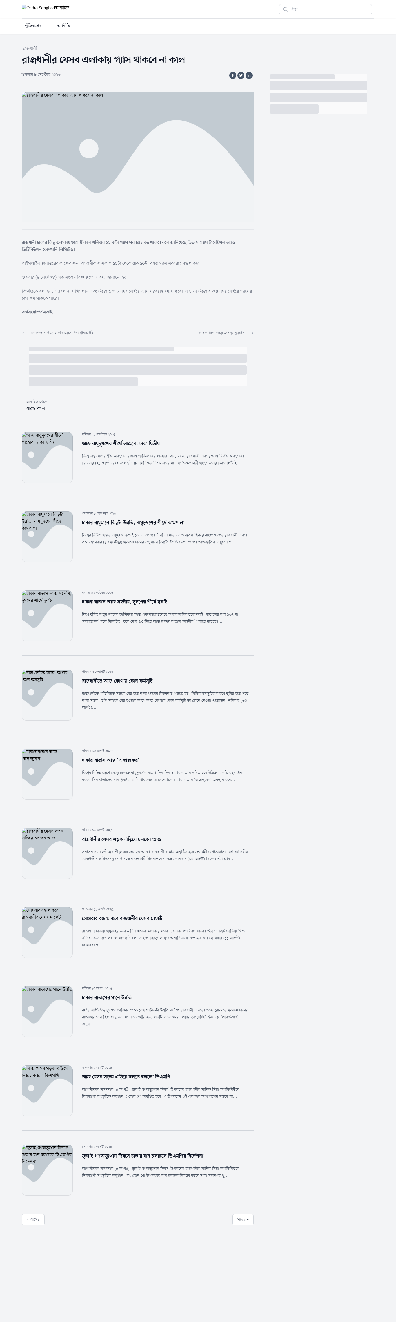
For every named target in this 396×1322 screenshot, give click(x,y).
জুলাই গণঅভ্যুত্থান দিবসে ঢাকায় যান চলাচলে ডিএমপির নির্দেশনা (142, 1156)
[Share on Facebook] (232, 75)
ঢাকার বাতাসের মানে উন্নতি (107, 997)
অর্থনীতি (63, 26)
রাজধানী (30, 49)
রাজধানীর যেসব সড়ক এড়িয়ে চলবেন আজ (121, 839)
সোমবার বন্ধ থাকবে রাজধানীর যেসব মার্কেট (122, 918)
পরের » (243, 1219)
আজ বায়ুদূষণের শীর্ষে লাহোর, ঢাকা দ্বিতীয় (121, 443)
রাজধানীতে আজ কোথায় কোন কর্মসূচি (117, 681)
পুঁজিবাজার (33, 26)
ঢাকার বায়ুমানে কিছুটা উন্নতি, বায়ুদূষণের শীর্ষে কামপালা (133, 522)
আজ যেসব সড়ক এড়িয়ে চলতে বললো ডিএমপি (126, 1076)
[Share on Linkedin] (249, 75)
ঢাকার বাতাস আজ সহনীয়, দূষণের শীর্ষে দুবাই (124, 602)
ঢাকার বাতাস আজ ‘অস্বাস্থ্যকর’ (110, 760)
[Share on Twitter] (240, 75)
